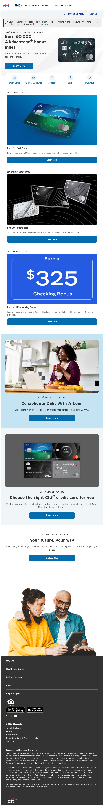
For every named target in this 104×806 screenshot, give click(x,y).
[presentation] (42, 8)
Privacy (9, 731)
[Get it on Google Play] (15, 710)
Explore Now (60, 558)
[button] (5, 14)
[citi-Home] (6, 6)
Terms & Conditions (13, 728)
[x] (11, 715)
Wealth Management (15, 669)
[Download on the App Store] (35, 710)
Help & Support (13, 694)
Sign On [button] (93, 14)
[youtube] (15, 715)
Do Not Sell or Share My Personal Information (22, 738)
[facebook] (7, 715)
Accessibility (10, 741)
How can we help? (75, 14)
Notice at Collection (13, 735)
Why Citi (10, 661)
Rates (9, 685)
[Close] (98, 22)
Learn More (44, 24)
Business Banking (14, 677)
